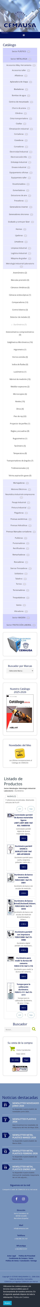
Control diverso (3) (20, 310)
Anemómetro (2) (20, 272)
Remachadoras (20, 554)
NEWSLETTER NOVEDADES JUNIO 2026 (25, 1104)
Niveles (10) (20, 401)
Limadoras (20, 241)
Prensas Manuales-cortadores (20, 531)
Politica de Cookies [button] (21, 1297)
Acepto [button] (7, 1303)
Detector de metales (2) (20, 317)
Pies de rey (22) (20, 416)
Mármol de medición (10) (20, 379)
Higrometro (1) (20, 349)
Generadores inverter (20, 207)
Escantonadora (20, 184)
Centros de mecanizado (20, 102)
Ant (19, 809)
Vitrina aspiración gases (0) (20, 475)
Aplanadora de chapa (20, 82)
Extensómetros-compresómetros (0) (20, 333)
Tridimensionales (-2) (20, 468)
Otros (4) (20, 409)
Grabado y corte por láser (20, 222)
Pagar (26, 1060)
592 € (24, 1008)
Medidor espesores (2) (20, 386)
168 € (24, 867)
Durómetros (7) (20, 324)
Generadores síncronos (20, 214)
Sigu (31, 809)
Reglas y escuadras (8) (20, 431)
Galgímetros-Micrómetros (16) (20, 342)
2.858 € (23, 893)
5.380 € (23, 924)
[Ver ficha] (10, 815)
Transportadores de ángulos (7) (20, 460)
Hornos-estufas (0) (20, 357)
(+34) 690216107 (21, 1249)
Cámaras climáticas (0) (20, 287)
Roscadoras (20, 562)
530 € (24, 976)
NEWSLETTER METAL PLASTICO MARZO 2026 (24, 1136)
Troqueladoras (20, 597)
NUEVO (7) (11, 796)
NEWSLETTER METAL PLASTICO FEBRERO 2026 (25, 1152)
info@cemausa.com (21, 1228)
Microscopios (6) (20, 394)
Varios (20, 605)
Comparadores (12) (20, 302)
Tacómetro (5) (20, 446)
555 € (24, 838)
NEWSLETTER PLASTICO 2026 (24, 1120)
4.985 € (23, 950)
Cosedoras (20, 140)
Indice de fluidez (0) (20, 364)
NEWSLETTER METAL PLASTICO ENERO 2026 (23, 1168)
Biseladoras (20, 89)
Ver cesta (15, 1060)
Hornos (20, 229)
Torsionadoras (20, 590)
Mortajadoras (20, 483)
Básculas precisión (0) (20, 280)
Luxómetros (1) (20, 372)
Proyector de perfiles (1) (20, 423)
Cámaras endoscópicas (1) (20, 295)
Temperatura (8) (20, 453)
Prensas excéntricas (20, 519)
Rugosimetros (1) (20, 438)
